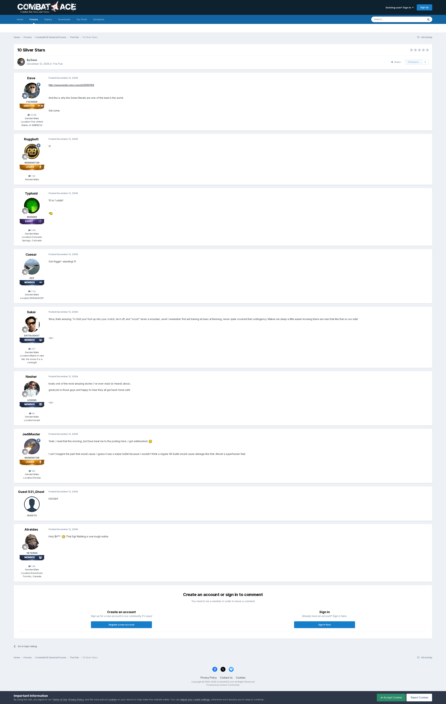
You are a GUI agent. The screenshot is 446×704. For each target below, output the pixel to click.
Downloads (64, 19)
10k (33, 471)
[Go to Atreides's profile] (32, 542)
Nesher (31, 376)
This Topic (414, 19)
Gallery (48, 19)
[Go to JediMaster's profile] (32, 446)
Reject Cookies (419, 697)
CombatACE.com (225, 681)
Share (397, 62)
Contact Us (226, 677)
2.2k (33, 291)
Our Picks (82, 19)
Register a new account (121, 624)
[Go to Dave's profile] (21, 62)
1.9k (33, 175)
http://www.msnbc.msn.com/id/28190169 (71, 85)
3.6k (33, 230)
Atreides (31, 529)
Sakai (31, 312)
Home (20, 19)
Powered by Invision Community (223, 685)
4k (33, 413)
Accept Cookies (392, 697)
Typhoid (31, 193)
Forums (33, 19)
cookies (112, 699)
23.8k (33, 114)
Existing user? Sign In (399, 7)
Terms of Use (59, 699)
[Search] (428, 19)
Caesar (31, 254)
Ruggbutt (31, 139)
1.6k (33, 566)
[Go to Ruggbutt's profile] (32, 151)
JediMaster (31, 434)
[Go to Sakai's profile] (32, 324)
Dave (33, 59)
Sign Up (424, 7)
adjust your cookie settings (195, 699)
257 (33, 348)
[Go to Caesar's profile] (32, 267)
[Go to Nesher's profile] (32, 389)
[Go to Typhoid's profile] (32, 206)
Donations (98, 19)
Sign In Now (324, 624)
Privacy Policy (209, 677)
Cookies (240, 677)
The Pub (58, 63)
